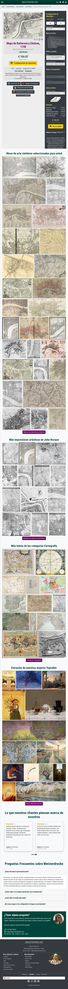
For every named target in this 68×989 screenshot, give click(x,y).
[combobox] (55, 29)
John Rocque (28, 6)
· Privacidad (6, 963)
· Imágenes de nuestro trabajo (32, 963)
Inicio (3, 6)
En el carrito (57, 126)
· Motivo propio (28, 956)
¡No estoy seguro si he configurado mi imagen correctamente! (25, 904)
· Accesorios (27, 965)
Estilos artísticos (10, 6)
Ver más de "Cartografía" (34, 660)
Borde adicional (49, 26)
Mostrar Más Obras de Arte (34, 804)
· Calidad (27, 961)
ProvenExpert (15, 847)
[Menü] (2, 2)
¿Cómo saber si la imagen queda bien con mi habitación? (23, 892)
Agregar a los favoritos (31, 83)
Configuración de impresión (24, 63)
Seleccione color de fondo (24, 88)
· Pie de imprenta (7, 958)
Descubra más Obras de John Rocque (34, 538)
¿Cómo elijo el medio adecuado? (15, 898)
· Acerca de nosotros (8, 969)
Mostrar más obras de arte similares (34, 432)
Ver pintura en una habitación (24, 92)
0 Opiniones (27, 95)
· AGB (4, 961)
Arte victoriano (19, 6)
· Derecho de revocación (9, 965)
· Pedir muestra (28, 967)
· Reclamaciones (7, 967)
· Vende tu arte (28, 958)
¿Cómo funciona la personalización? (17, 872)
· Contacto (5, 956)
